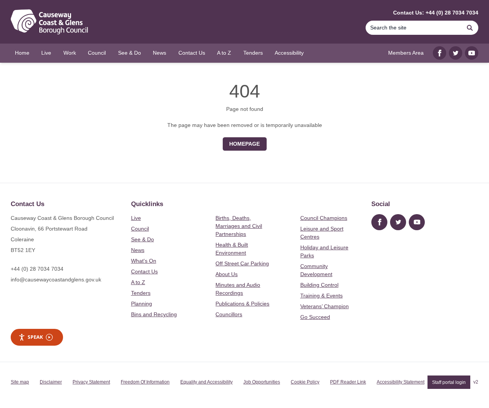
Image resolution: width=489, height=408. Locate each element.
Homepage (244, 144)
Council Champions (323, 218)
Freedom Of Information (145, 382)
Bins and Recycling (154, 314)
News (137, 250)
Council (140, 229)
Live (136, 218)
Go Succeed (315, 317)
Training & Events (321, 296)
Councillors (228, 314)
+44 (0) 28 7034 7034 (37, 269)
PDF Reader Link (348, 382)
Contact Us (144, 271)
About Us (226, 274)
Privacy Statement (91, 382)
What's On (143, 261)
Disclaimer (51, 382)
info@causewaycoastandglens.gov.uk (56, 279)
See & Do (142, 239)
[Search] (470, 28)
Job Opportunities (261, 382)
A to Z (138, 282)
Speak (35, 336)
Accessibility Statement (400, 382)
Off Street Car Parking (242, 263)
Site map (20, 382)
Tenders (141, 293)
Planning (141, 304)
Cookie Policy (305, 382)
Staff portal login (449, 382)
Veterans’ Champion (324, 306)
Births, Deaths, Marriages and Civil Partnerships (238, 226)
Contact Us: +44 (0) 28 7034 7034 (435, 13)
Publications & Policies (242, 304)
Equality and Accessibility (206, 382)
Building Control (319, 285)
